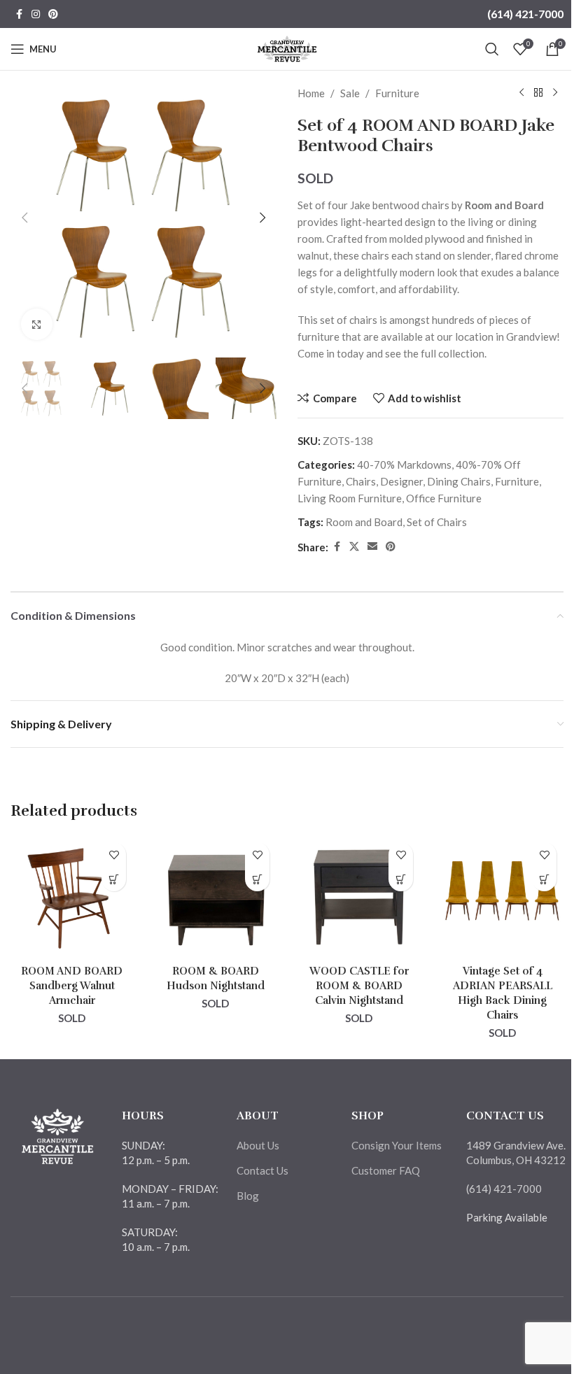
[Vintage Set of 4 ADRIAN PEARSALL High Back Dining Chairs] (502, 896)
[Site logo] (287, 47)
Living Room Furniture (350, 498)
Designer (401, 481)
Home (311, 93)
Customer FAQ (385, 1170)
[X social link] (354, 546)
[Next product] (555, 93)
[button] (24, 218)
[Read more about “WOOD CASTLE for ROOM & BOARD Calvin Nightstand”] (400, 879)
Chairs (361, 481)
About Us (258, 1145)
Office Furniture (444, 498)
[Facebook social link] (18, 14)
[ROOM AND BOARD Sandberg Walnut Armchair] (71, 896)
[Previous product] (521, 93)
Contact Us (262, 1170)
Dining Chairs (459, 481)
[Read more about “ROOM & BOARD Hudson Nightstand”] (257, 879)
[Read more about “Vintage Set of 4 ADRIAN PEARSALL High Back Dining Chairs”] (544, 879)
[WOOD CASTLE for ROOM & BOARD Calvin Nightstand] (359, 896)
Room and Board (364, 522)
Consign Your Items (396, 1145)
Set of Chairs (437, 522)
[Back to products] (538, 93)
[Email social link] (372, 546)
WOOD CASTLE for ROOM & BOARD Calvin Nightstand (359, 986)
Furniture (397, 93)
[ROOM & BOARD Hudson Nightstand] (215, 896)
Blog (248, 1195)
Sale (350, 93)
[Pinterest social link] (53, 14)
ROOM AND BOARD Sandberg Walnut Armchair (71, 986)
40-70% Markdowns (404, 464)
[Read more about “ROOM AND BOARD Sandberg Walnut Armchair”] (114, 879)
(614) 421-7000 (525, 13)
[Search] (492, 49)
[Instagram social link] (35, 14)
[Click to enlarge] (36, 324)
